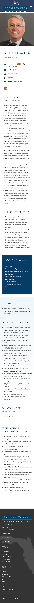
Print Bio (11, 78)
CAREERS (4, 584)
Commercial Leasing (11, 269)
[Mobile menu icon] (30, 5)
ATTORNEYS (5, 574)
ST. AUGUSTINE (6, 559)
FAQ (3, 587)
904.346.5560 (17, 64)
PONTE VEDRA (6, 554)
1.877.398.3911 (13, 66)
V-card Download (13, 74)
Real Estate (8, 266)
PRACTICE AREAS (7, 576)
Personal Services (10, 281)
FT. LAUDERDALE (6, 562)
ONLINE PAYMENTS (7, 589)
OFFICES (4, 582)
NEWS (3, 579)
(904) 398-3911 (6, 534)
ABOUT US (5, 571)
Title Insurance (9, 279)
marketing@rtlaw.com (7, 537)
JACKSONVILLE (6, 551)
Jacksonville (17, 82)
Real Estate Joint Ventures (13, 276)
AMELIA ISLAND (6, 556)
